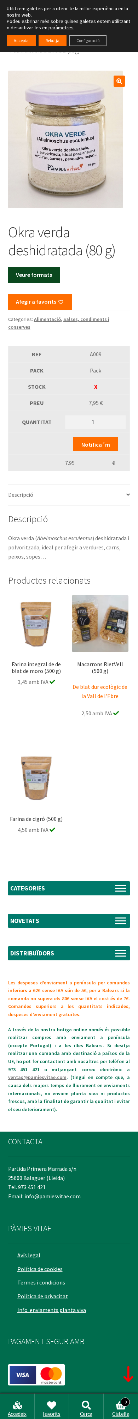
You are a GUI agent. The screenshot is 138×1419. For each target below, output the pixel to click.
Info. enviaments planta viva (51, 1309)
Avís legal (28, 1255)
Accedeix (17, 1413)
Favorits (52, 1413)
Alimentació (47, 319)
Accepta (21, 40)
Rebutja (52, 40)
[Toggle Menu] (120, 888)
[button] (119, 81)
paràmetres (61, 27)
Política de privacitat (42, 1296)
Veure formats (34, 274)
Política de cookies (40, 1268)
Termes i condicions (41, 1282)
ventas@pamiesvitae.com (37, 1077)
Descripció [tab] (20, 494)
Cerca (86, 1413)
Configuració (87, 40)
